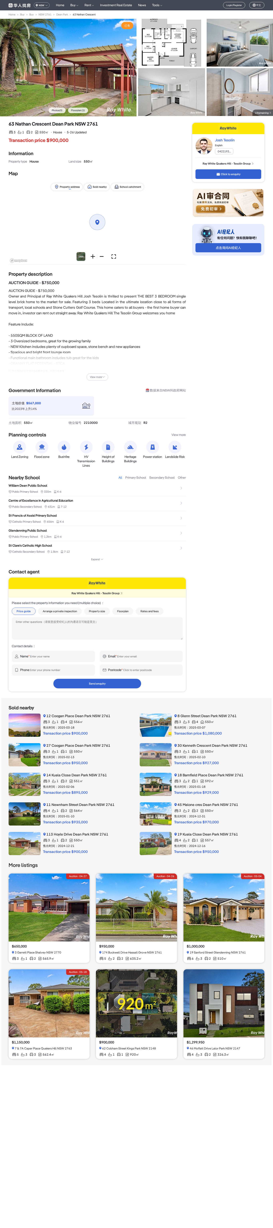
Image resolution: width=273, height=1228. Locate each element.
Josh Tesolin (225, 140)
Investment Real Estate (116, 5)
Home (60, 5)
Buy (22, 14)
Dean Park (62, 14)
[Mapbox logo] (18, 260)
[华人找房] (20, 5)
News (142, 5)
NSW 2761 (45, 14)
